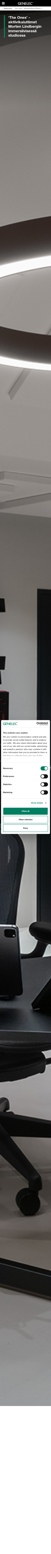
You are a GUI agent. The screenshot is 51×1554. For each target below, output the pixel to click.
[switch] (44, 776)
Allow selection (26, 819)
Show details (37, 803)
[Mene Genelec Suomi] (25, 3)
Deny (25, 828)
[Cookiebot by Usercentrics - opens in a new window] (36, 723)
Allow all (25, 811)
